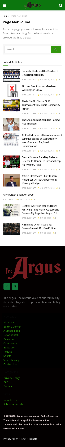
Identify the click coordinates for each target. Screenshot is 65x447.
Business (8, 339)
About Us (9, 322)
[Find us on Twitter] (15, 286)
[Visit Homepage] (32, 5)
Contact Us (10, 364)
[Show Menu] (4, 5)
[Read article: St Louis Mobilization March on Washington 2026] (11, 90)
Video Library (11, 360)
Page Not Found (19, 15)
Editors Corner (12, 326)
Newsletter (10, 400)
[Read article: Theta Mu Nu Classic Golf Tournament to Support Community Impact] (11, 105)
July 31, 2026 (24, 199)
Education (9, 347)
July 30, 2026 (45, 218)
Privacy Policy (11, 378)
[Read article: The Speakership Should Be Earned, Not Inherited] (11, 124)
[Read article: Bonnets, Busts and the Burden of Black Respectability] (11, 75)
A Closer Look (11, 330)
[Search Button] (60, 5)
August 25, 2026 (47, 79)
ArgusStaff (30, 79)
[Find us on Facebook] (6, 286)
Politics (7, 351)
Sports (7, 355)
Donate (7, 386)
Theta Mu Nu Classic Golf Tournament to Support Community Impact (41, 105)
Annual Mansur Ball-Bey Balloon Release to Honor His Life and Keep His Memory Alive (41, 161)
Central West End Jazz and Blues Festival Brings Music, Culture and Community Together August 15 (40, 209)
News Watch (11, 335)
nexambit (9, 199)
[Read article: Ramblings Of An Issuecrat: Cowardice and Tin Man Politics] (11, 229)
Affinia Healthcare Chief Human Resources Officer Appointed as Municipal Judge (39, 179)
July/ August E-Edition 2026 (18, 194)
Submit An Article (13, 404)
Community (10, 343)
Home (6, 15)
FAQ (5, 382)
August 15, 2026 (47, 151)
